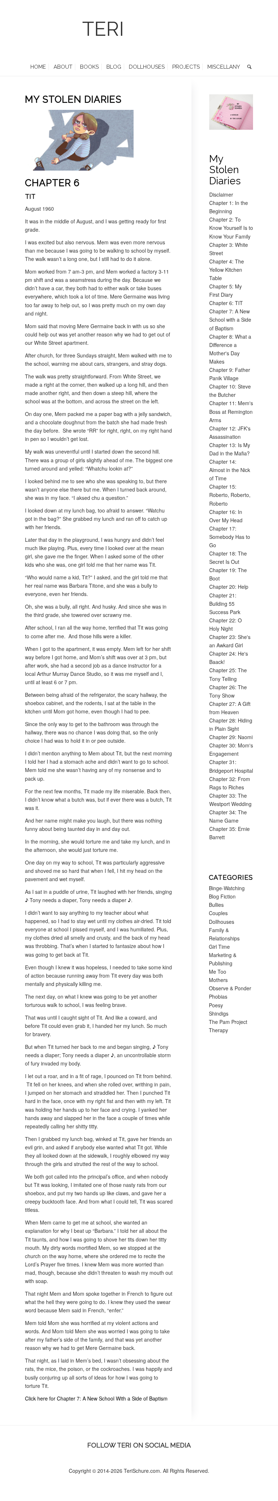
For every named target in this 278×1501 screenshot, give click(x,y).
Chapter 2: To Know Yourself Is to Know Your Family (231, 228)
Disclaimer (221, 194)
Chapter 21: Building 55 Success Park (224, 604)
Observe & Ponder (230, 988)
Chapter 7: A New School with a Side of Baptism (230, 319)
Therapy (218, 1030)
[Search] (248, 67)
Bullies (216, 904)
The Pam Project (228, 1021)
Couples (218, 913)
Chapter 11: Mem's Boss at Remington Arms (231, 411)
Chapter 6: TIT (226, 302)
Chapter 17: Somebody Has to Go (229, 537)
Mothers (218, 979)
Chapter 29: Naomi (231, 737)
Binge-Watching (227, 888)
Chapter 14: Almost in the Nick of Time (229, 470)
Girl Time (219, 946)
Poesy (216, 1005)
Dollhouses (221, 921)
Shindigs (218, 1013)
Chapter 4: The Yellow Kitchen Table (226, 270)
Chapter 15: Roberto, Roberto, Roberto (229, 495)
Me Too (217, 971)
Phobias (218, 996)
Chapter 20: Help (228, 586)
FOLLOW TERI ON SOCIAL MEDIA (139, 1445)
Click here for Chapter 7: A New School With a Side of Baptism (96, 1398)
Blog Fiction (222, 896)
